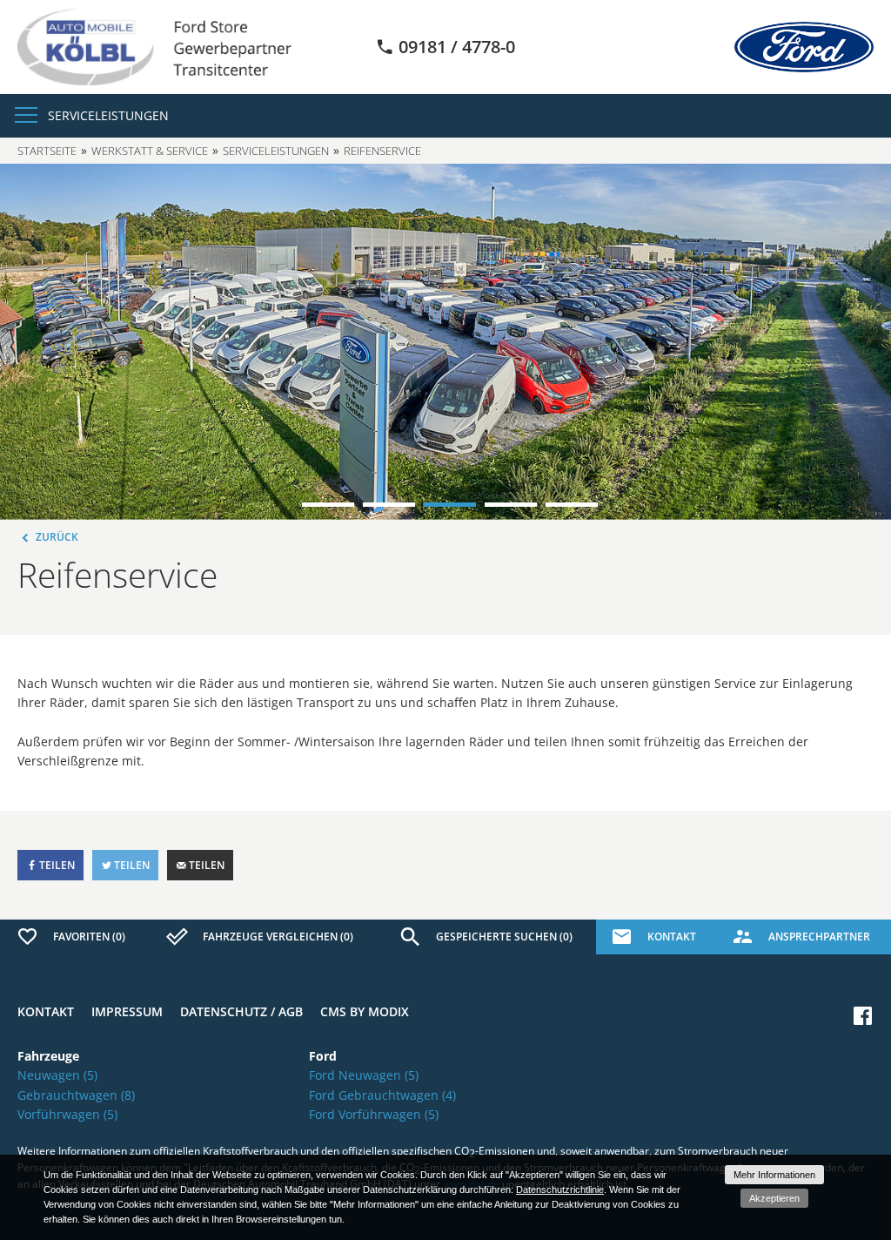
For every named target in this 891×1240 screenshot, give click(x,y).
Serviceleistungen (276, 150)
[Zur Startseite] (154, 45)
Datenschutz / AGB (241, 1011)
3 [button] (450, 504)
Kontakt (45, 1011)
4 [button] (511, 504)
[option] (445, 342)
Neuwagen (57, 1075)
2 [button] (389, 504)
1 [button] (328, 504)
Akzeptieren (774, 1198)
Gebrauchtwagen (76, 1095)
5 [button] (572, 504)
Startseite (47, 150)
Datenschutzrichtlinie (560, 1189)
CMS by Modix (364, 1011)
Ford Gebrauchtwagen (382, 1095)
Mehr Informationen (774, 1174)
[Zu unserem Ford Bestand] (804, 47)
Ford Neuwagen (364, 1075)
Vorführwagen (67, 1114)
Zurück (55, 536)
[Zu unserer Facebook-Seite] (862, 1016)
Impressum (127, 1011)
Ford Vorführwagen (374, 1114)
